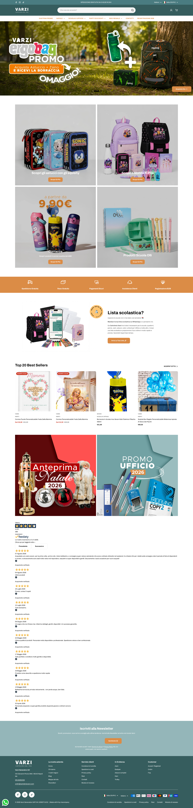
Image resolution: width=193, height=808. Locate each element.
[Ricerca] (132, 10)
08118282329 (20, 780)
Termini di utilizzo (97, 747)
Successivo (39, 546)
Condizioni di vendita (114, 802)
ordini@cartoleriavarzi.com (24, 784)
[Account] (171, 10)
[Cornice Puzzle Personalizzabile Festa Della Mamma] (35, 391)
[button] (89, 91)
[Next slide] (106, 91)
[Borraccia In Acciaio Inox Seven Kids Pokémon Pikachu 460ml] (117, 391)
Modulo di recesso (171, 802)
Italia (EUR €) (171, 2)
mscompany (65, 802)
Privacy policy (144, 802)
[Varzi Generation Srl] (55, 475)
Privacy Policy (108, 747)
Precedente (23, 546)
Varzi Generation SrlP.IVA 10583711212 (34, 802)
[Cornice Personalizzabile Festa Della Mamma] (76, 391)
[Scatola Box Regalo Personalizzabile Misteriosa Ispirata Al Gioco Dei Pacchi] (158, 391)
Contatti (160, 802)
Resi (152, 802)
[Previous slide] (86, 91)
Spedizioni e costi (130, 802)
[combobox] (96, 10)
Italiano (156, 2)
